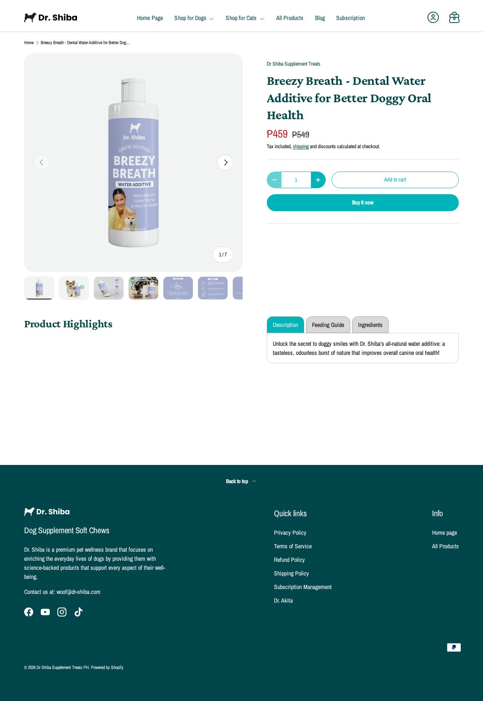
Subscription (350, 18)
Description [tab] (285, 325)
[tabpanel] (363, 348)
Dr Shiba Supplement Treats (293, 63)
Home (29, 42)
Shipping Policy (291, 573)
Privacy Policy (290, 532)
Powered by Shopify (107, 667)
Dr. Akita (283, 600)
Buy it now (363, 202)
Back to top (237, 481)
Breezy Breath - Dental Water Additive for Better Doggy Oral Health (86, 42)
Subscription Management (303, 587)
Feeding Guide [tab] (328, 325)
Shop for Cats (241, 18)
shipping (301, 146)
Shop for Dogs (190, 18)
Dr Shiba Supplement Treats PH (63, 667)
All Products (290, 18)
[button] (454, 17)
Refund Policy (289, 559)
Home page (444, 532)
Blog (320, 18)
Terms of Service (293, 546)
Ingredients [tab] (370, 325)
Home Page (150, 18)
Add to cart (395, 179)
